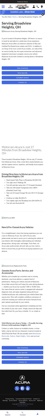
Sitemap (5, 400)
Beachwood (36, 333)
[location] (41, 6)
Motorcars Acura (22, 2)
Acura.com (32, 400)
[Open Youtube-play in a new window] (28, 388)
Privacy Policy (10, 399)
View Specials (22, 73)
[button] (42, 14)
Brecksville (5, 336)
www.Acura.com (22, 406)
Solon (28, 336)
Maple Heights (21, 336)
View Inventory (22, 68)
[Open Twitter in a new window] (17, 388)
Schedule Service (22, 78)
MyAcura (40, 400)
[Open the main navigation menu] (3, 6)
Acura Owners (23, 400)
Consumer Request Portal (24, 399)
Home (14, 17)
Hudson (12, 336)
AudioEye (22, 402)
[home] (22, 6)
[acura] (11, 7)
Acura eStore (13, 400)
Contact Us (22, 82)
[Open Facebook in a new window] (22, 388)
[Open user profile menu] (37, 413)
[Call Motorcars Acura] (37, 6)
